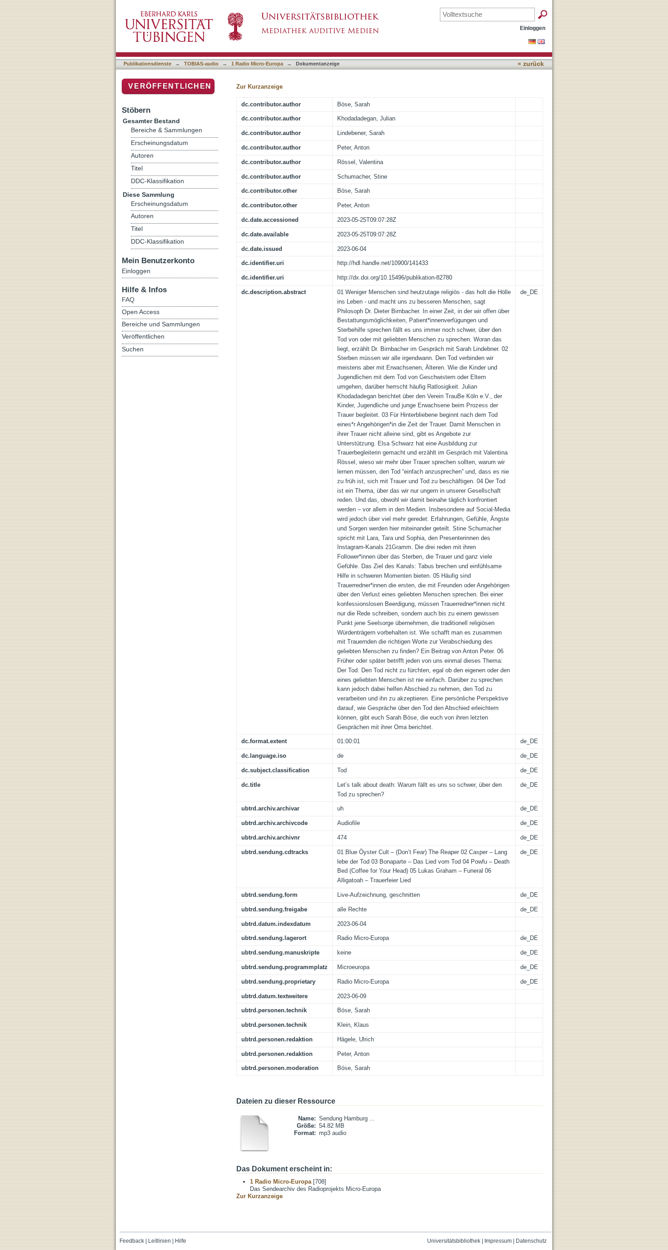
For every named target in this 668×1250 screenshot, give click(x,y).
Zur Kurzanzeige (259, 86)
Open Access (141, 311)
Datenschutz (531, 1241)
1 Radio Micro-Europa (257, 63)
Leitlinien (159, 1241)
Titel (137, 168)
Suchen (133, 349)
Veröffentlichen (170, 86)
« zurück (531, 63)
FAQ (128, 299)
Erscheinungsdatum (159, 143)
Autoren (142, 155)
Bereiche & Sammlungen (166, 130)
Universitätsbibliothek (453, 1241)
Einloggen (532, 28)
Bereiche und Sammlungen (161, 324)
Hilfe (180, 1241)
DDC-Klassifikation (157, 181)
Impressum (498, 1241)
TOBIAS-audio (201, 63)
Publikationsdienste (147, 63)
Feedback (132, 1241)
